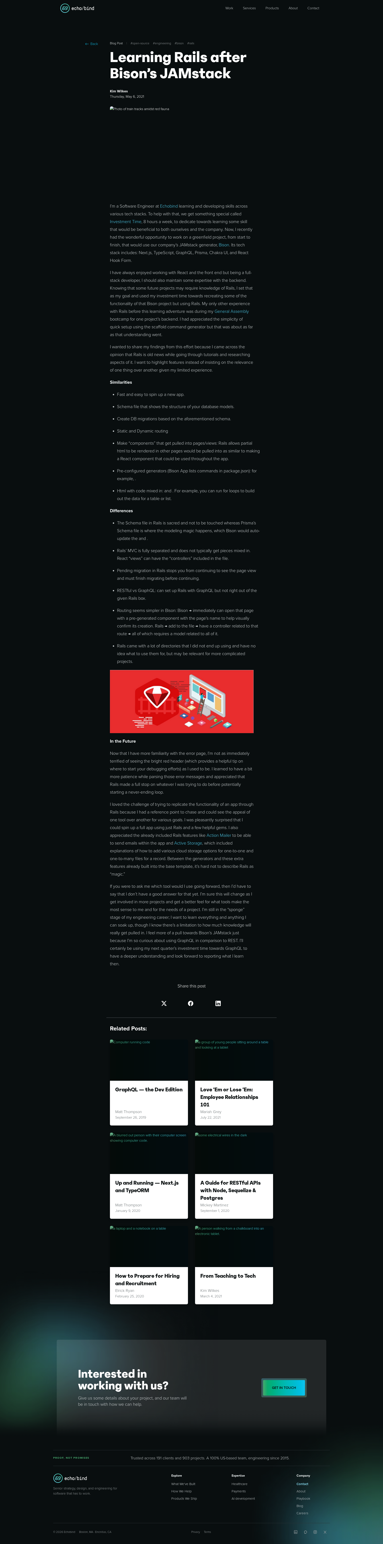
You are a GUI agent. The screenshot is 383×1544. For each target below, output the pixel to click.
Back (94, 44)
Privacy (195, 1532)
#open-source (140, 43)
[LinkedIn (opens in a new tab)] (296, 1532)
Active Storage (188, 843)
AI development (243, 1499)
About (301, 1491)
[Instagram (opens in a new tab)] (315, 1532)
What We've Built (183, 1484)
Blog (300, 1506)
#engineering (162, 43)
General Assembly (232, 311)
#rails (190, 43)
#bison (179, 43)
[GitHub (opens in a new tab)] (305, 1532)
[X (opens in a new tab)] (325, 1532)
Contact (302, 1484)
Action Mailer (219, 835)
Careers (302, 1513)
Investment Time (125, 221)
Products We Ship (184, 1499)
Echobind (169, 206)
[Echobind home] (70, 1478)
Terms (207, 1532)
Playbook (303, 1499)
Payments (239, 1491)
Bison (224, 245)
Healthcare (240, 1484)
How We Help (181, 1491)
